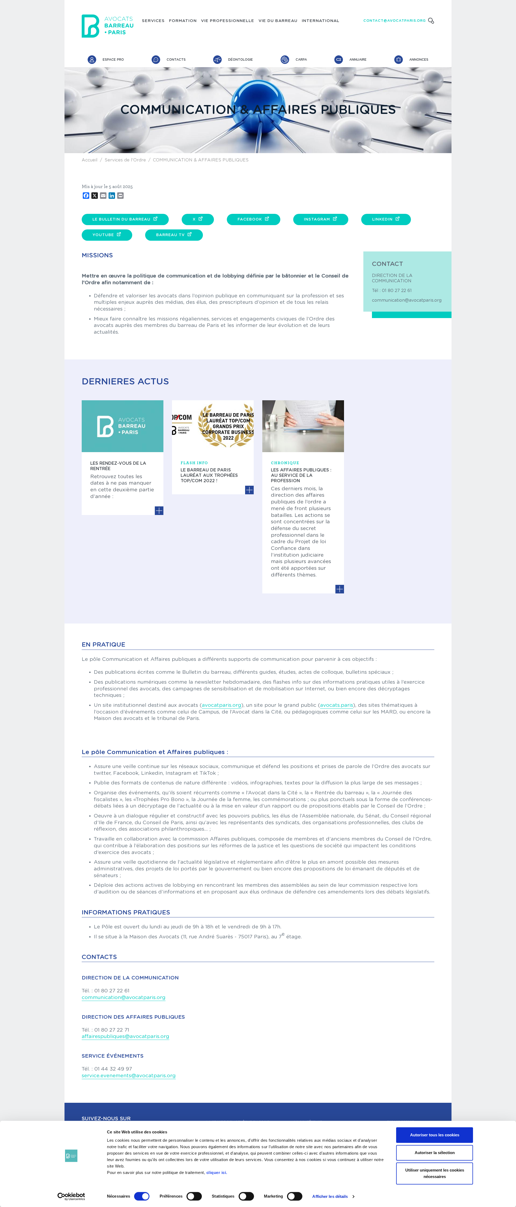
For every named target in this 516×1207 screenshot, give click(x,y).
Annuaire (358, 59)
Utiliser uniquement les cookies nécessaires (434, 1173)
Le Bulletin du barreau (121, 219)
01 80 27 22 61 (397, 291)
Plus (159, 510)
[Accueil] (107, 26)
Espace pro (113, 59)
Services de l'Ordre (125, 160)
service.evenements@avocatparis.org (129, 1075)
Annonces (418, 59)
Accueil (90, 160)
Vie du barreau (278, 21)
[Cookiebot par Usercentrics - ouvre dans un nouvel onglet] (71, 1196)
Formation (183, 21)
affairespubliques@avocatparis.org (125, 1036)
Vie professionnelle (227, 21)
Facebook (250, 219)
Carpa (301, 59)
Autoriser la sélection (435, 1152)
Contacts (176, 59)
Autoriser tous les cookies (434, 1135)
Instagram (317, 219)
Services (153, 21)
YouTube (103, 235)
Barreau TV (170, 235)
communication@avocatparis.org (407, 300)
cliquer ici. (216, 1172)
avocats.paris (336, 705)
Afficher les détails (330, 1196)
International (320, 21)
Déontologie (240, 59)
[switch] (194, 1196)
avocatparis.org (221, 705)
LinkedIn (382, 219)
